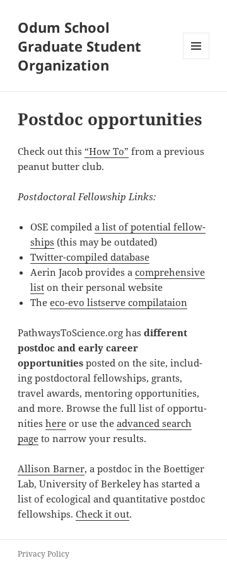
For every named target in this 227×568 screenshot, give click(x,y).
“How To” (106, 151)
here (55, 423)
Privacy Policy (43, 553)
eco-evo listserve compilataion (118, 302)
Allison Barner (51, 468)
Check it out (102, 514)
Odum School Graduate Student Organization (79, 46)
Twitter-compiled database (89, 257)
